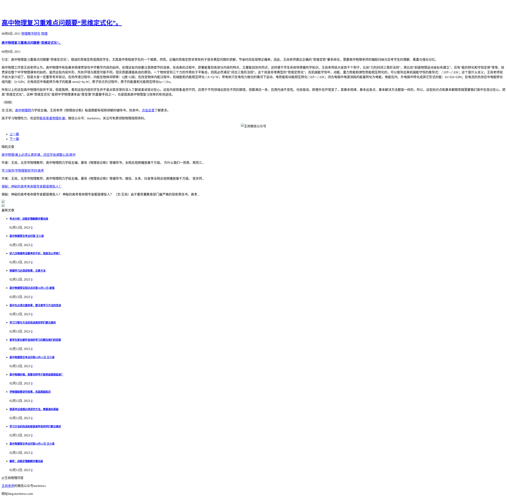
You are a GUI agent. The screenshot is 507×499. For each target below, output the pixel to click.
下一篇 (14, 139)
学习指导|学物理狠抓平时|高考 (23, 170)
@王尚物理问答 (24, 9)
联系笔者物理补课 (52, 118)
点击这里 (148, 110)
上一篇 (14, 134)
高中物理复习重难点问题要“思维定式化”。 (62, 22)
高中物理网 (23, 110)
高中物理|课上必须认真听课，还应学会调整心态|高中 (39, 154)
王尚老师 (8, 486)
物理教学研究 (30, 33)
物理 (44, 33)
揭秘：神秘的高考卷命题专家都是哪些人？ (32, 186)
